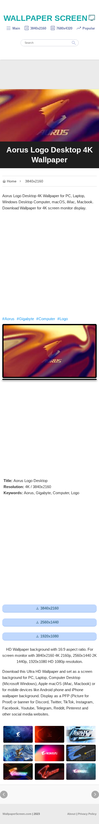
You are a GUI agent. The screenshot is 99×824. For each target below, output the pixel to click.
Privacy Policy (87, 813)
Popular (85, 28)
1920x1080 (47, 636)
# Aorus (8, 319)
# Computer (45, 319)
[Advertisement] (49, 263)
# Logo (62, 319)
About (71, 813)
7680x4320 (61, 28)
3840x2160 (35, 28)
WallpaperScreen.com (17, 813)
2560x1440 (47, 622)
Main (13, 28)
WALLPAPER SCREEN (50, 18)
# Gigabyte (25, 319)
